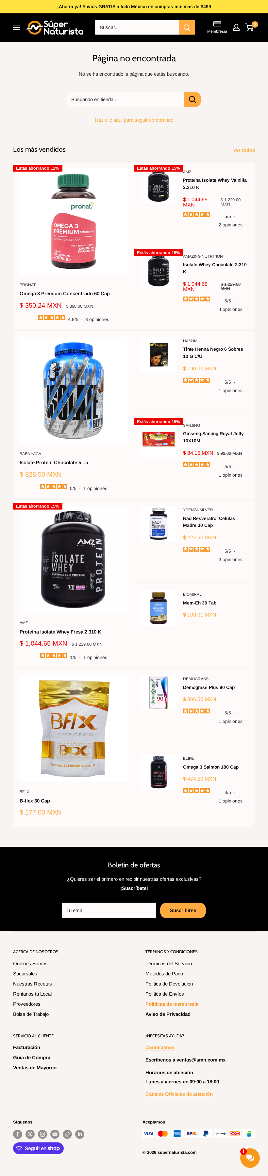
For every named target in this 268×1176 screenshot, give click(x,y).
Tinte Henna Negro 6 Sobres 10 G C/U (213, 352)
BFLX (24, 791)
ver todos (244, 150)
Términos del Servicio (168, 963)
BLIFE (188, 758)
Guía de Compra (31, 1057)
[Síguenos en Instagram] (42, 1134)
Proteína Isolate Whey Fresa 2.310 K (60, 631)
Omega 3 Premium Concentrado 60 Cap (65, 293)
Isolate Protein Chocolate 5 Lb (54, 462)
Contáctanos (160, 1047)
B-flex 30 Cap (35, 800)
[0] (249, 27)
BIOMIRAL (192, 594)
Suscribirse (183, 910)
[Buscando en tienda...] (192, 99)
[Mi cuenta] (236, 27)
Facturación (26, 1047)
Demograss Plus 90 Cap (209, 687)
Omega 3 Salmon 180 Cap (211, 767)
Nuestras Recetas (32, 983)
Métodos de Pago (164, 973)
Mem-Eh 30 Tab (199, 602)
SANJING (191, 425)
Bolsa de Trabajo (31, 1014)
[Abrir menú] (16, 27)
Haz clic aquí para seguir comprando (134, 120)
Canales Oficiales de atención (179, 1094)
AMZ (187, 172)
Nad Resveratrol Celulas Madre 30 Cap (209, 522)
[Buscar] (187, 27)
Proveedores (27, 1004)
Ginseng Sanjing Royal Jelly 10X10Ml (213, 437)
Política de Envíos (164, 994)
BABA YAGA (30, 453)
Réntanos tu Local (32, 994)
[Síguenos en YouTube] (54, 1134)
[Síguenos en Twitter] (30, 1134)
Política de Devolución (169, 983)
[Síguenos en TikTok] (67, 1134)
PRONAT (28, 285)
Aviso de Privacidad (168, 1014)
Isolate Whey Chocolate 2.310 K (215, 268)
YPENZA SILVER (198, 510)
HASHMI (190, 341)
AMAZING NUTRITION (203, 256)
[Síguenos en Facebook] (17, 1134)
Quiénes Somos (30, 963)
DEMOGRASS (196, 679)
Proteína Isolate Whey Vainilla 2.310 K (215, 183)
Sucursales (25, 973)
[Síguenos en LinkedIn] (79, 1134)
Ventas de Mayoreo (35, 1067)
